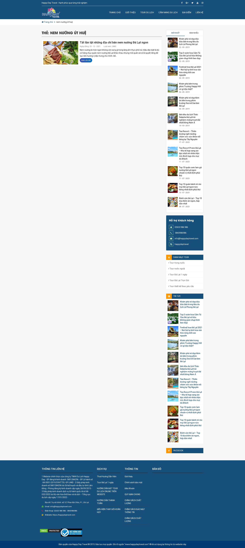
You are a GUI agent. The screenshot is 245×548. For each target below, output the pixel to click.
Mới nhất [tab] (175, 33)
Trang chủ (115, 12)
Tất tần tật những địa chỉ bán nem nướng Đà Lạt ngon (114, 42)
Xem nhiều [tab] (194, 33)
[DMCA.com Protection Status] (50, 530)
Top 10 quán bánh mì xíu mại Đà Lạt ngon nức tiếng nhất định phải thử (190, 187)
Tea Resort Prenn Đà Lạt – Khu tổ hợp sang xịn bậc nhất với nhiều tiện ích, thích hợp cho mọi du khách (190, 153)
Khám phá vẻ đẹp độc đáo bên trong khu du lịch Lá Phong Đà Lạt (189, 41)
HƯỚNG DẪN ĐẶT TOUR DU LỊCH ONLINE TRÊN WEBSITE (107, 491)
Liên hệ (199, 12)
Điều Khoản (130, 488)
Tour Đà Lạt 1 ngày (178, 274)
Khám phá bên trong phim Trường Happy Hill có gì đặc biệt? (190, 86)
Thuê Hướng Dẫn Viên (106, 476)
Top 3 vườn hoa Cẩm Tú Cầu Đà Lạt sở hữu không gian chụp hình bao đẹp (190, 55)
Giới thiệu (130, 12)
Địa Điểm (186, 12)
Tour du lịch (147, 12)
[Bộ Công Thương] (71, 532)
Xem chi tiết (86, 60)
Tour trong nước (177, 263)
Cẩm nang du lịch (168, 12)
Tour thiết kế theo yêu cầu (181, 286)
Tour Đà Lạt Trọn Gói (179, 280)
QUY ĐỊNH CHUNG (132, 494)
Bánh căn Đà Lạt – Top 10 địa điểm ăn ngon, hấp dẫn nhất (190, 201)
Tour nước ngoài (177, 268)
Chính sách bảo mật (133, 482)
